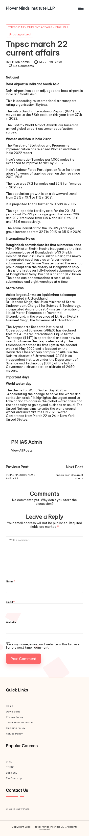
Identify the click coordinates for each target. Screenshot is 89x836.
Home (9, 706)
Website (11, 622)
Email (10, 602)
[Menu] (80, 8)
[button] (22, 450)
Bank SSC (11, 772)
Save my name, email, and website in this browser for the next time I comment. (43, 646)
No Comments (23, 66)
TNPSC (10, 767)
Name (10, 581)
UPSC (9, 761)
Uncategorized (20, 34)
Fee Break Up (14, 778)
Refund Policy (14, 733)
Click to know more (17, 809)
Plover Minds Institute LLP (30, 8)
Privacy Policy (14, 717)
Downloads (13, 711)
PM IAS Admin (26, 442)
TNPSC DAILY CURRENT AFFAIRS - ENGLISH (38, 27)
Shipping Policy (15, 728)
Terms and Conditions (19, 722)
